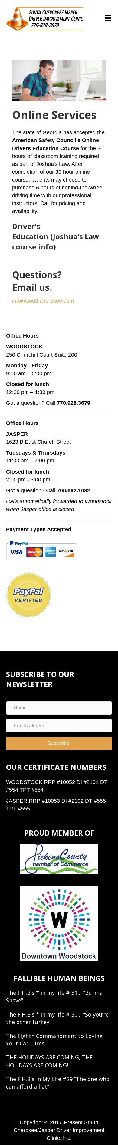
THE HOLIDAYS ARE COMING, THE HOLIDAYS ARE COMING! (49, 1061)
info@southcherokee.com (43, 301)
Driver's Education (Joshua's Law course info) (55, 236)
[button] (59, 743)
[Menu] (108, 18)
